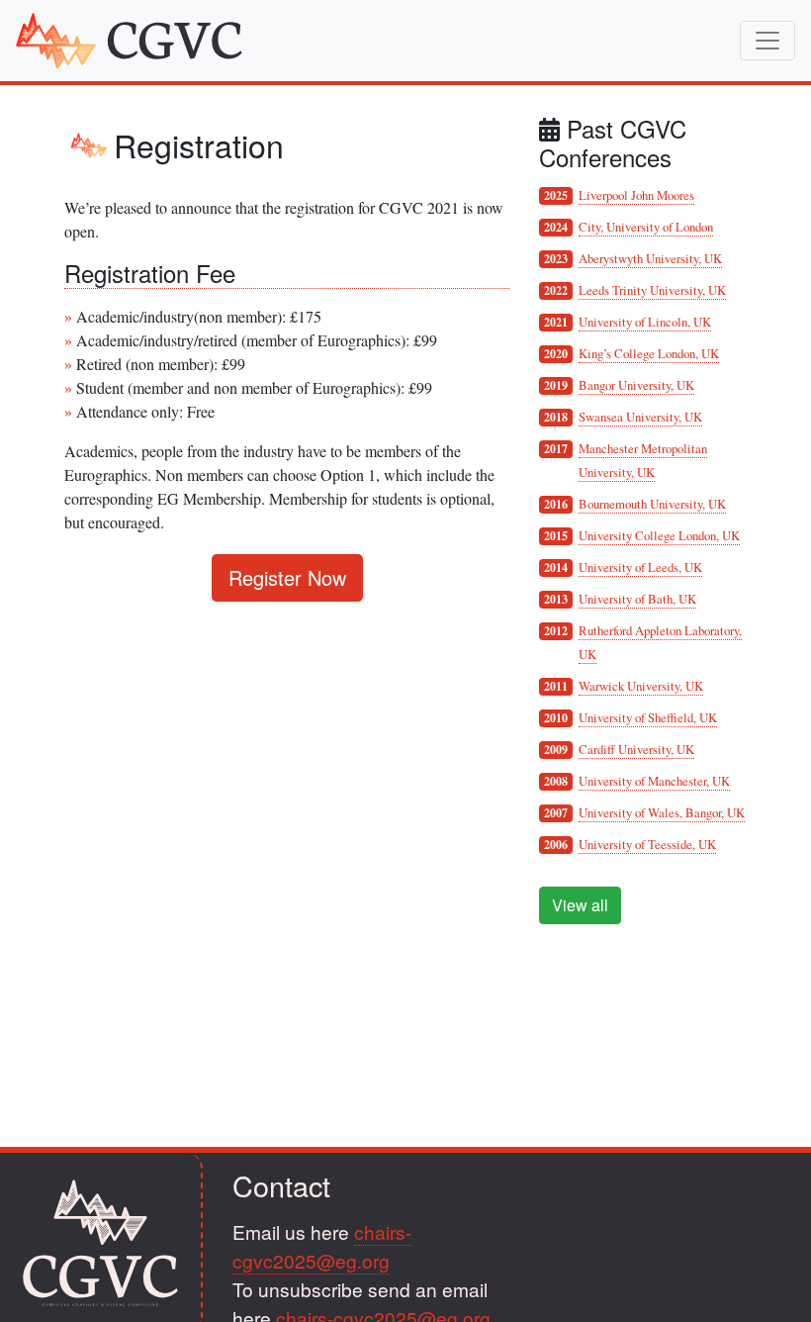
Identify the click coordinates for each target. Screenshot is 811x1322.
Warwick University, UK (641, 686)
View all (580, 905)
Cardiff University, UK (636, 749)
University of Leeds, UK (640, 567)
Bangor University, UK (636, 385)
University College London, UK (659, 535)
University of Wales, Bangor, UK (662, 812)
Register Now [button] (287, 577)
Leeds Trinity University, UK (652, 290)
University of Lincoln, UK (645, 321)
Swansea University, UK (640, 416)
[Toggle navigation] (767, 40)
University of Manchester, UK (654, 781)
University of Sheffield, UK (648, 717)
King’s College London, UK (649, 353)
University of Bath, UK (637, 599)
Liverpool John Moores (636, 195)
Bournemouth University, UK (652, 504)
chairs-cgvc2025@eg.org (321, 1246)
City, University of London (646, 227)
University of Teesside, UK (647, 844)
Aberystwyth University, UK (650, 258)
